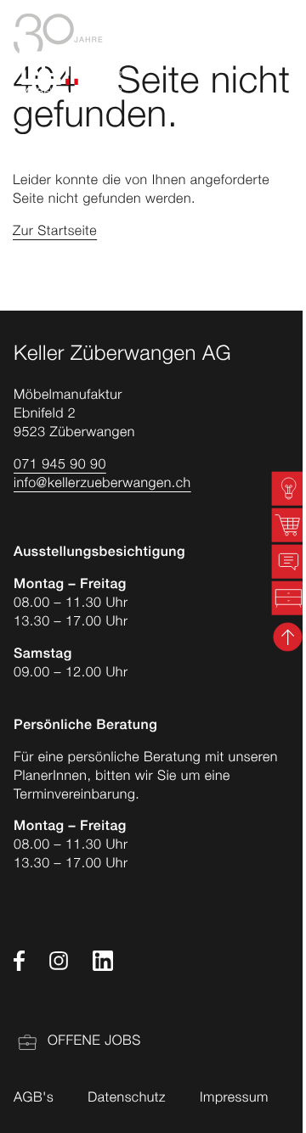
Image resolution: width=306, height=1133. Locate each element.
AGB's (34, 1099)
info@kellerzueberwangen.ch (102, 484)
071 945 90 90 (60, 466)
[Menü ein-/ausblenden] (284, 54)
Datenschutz (127, 1099)
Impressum (234, 1099)
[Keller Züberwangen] (68, 54)
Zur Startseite (55, 232)
